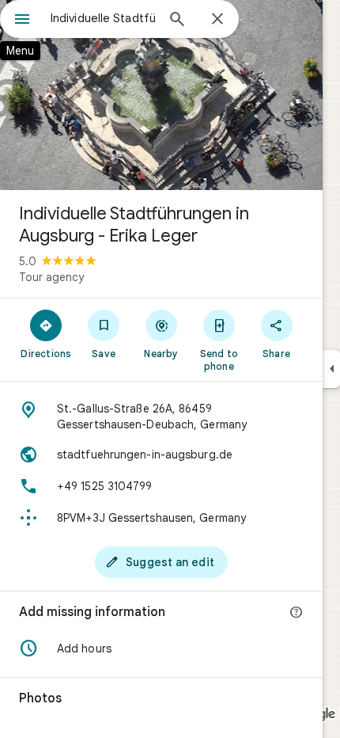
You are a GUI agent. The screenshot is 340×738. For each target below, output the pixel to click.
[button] (161, 648)
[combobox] (103, 18)
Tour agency (51, 277)
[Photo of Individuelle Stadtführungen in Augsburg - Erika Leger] (161, 95)
